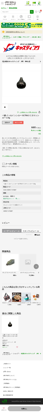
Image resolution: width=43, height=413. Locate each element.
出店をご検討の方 (8, 391)
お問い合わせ (7, 371)
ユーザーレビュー (11, 231)
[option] (21, 83)
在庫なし (24, 409)
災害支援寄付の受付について (15, 32)
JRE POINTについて (9, 375)
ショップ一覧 (7, 367)
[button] (36, 266)
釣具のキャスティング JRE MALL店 (17, 61)
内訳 (39, 133)
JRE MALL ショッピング (6, 37)
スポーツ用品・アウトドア (21, 37)
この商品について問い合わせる (28, 112)
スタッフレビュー (31, 231)
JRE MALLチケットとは (9, 379)
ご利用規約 (6, 383)
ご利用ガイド (7, 363)
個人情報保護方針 (8, 395)
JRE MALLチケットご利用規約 (11, 387)
